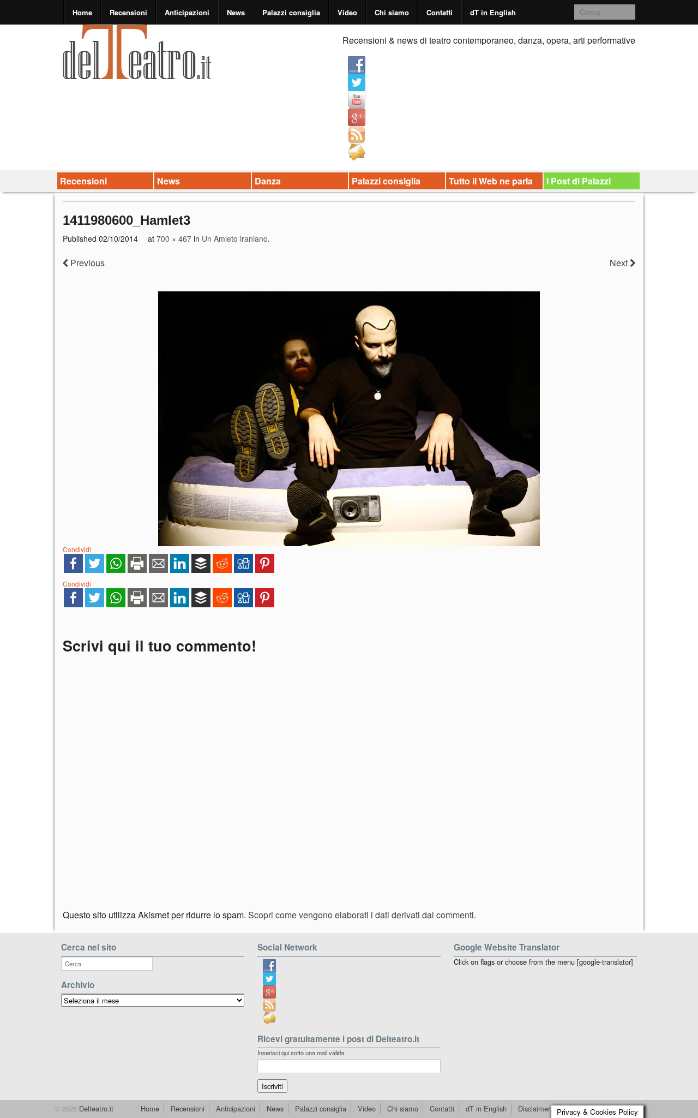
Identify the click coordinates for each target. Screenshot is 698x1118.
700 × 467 (174, 238)
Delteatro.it (95, 1108)
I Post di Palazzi (578, 181)
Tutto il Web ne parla (491, 181)
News (236, 12)
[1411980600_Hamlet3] (349, 418)
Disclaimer (534, 1108)
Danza (268, 181)
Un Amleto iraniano (235, 238)
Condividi (77, 549)
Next (620, 262)
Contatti (439, 12)
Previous (86, 262)
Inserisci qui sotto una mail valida (300, 1052)
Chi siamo (392, 12)
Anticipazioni (187, 12)
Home (82, 12)
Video (347, 12)
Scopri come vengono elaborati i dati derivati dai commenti (361, 914)
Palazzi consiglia (291, 12)
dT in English (493, 12)
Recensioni (128, 12)
